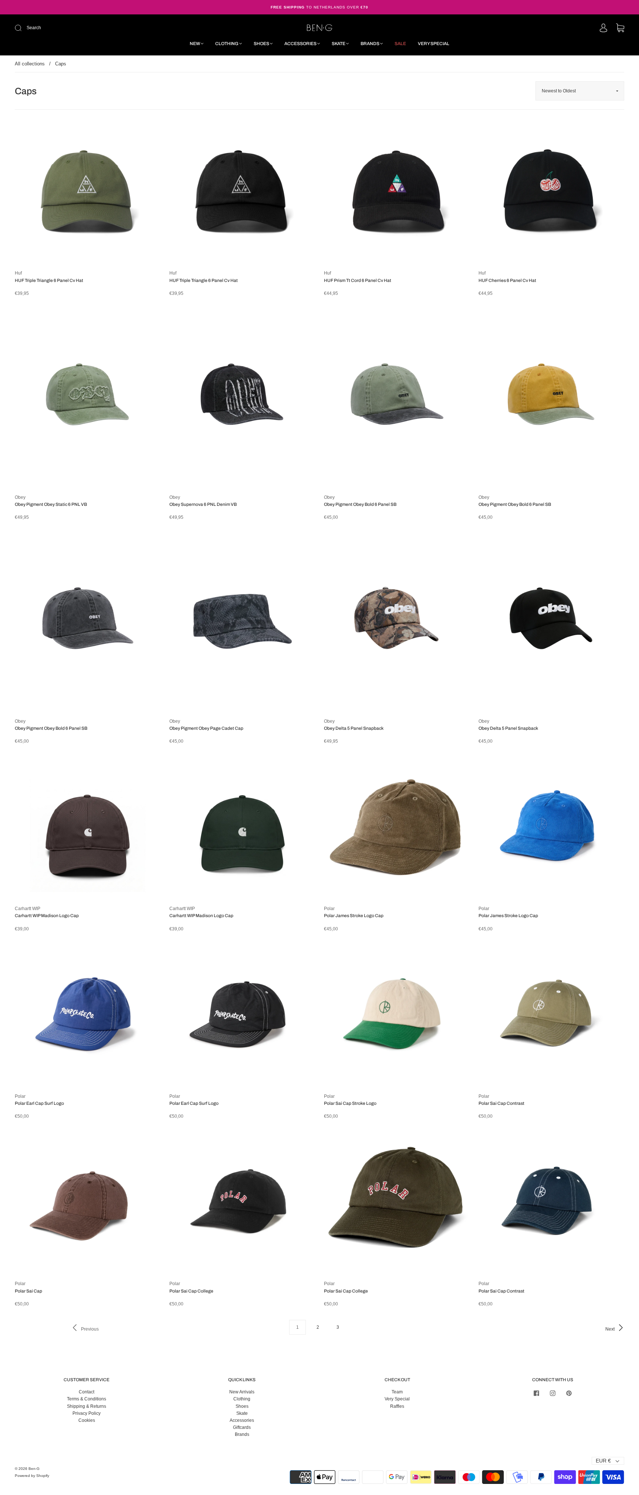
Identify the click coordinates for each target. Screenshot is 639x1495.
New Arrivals (241, 1391)
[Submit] (68, 27)
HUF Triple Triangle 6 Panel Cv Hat (49, 280)
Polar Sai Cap (28, 1291)
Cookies (86, 1420)
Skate (338, 43)
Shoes (261, 43)
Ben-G (34, 1469)
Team (397, 1391)
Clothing (227, 43)
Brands (370, 43)
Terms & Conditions (86, 1399)
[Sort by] (579, 91)
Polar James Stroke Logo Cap (353, 915)
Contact (86, 1391)
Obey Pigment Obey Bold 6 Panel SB (360, 504)
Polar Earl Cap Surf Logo (39, 1103)
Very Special (433, 43)
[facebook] (536, 1393)
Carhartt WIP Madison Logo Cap (47, 915)
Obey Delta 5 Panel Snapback (353, 728)
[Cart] (620, 28)
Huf (18, 273)
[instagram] (552, 1393)
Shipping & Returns (86, 1406)
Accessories (300, 43)
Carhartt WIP (27, 908)
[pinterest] (569, 1393)
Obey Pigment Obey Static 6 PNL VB (51, 504)
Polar (329, 908)
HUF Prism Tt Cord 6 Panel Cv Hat (357, 280)
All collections (30, 64)
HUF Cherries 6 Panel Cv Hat (507, 280)
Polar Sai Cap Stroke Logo (350, 1103)
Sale (400, 43)
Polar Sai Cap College (191, 1291)
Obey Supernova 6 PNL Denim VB (203, 504)
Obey (20, 497)
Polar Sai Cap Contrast (501, 1103)
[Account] (603, 28)
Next (610, 1329)
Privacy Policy (86, 1413)
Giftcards (242, 1427)
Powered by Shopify (32, 1476)
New (195, 43)
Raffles (397, 1406)
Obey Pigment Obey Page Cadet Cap (206, 728)
